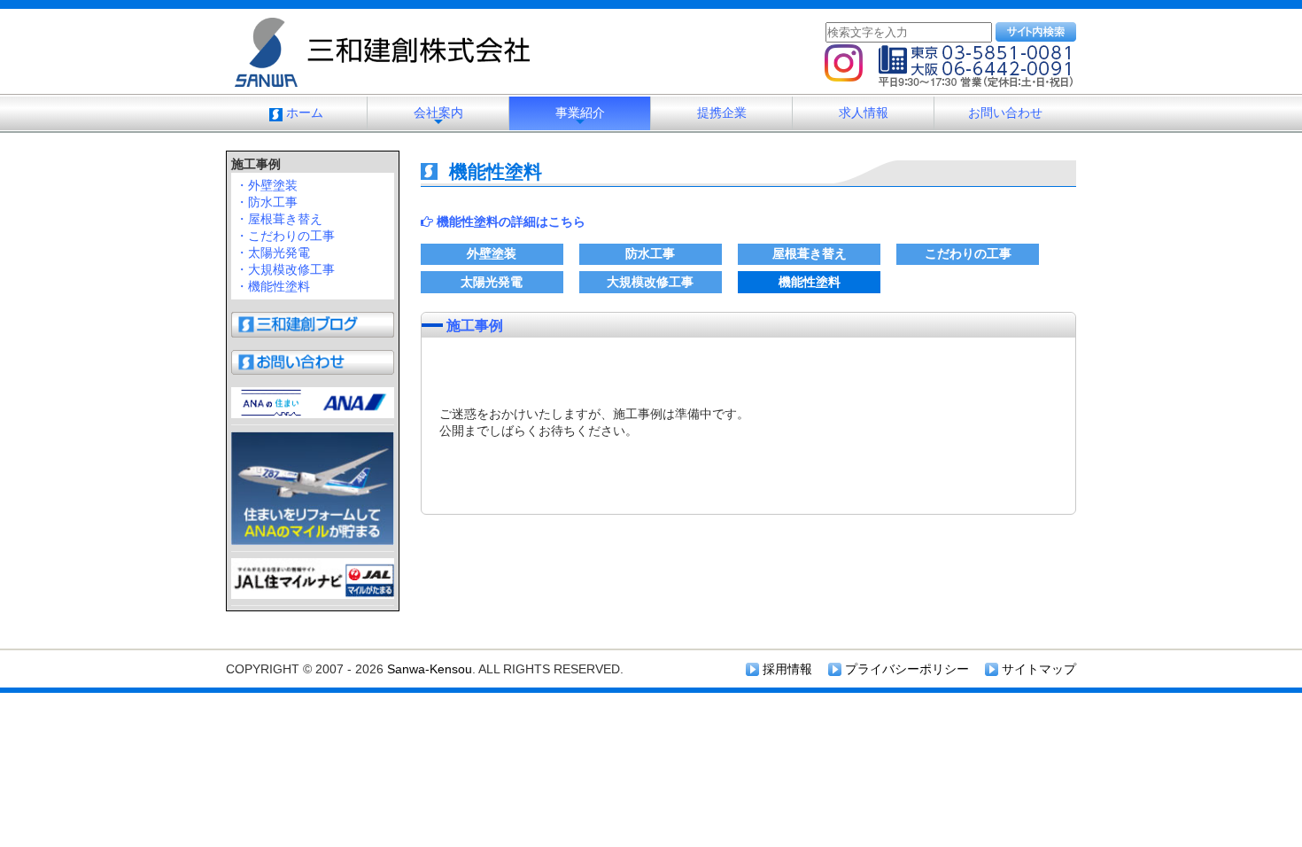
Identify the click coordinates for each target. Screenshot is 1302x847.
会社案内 (438, 117)
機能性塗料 (810, 282)
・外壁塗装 (267, 185)
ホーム (303, 112)
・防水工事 (267, 202)
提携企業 (722, 112)
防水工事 (650, 253)
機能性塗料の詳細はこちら (509, 221)
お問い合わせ (1005, 112)
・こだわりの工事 (285, 236)
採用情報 (785, 669)
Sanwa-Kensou (429, 669)
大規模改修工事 (650, 282)
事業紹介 (580, 117)
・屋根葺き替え (279, 219)
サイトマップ (1037, 669)
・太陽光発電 (273, 252)
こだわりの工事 (968, 253)
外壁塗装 (491, 253)
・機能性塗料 (273, 286)
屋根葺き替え (809, 253)
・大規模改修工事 (285, 269)
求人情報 (863, 112)
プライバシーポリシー (905, 669)
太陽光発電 (492, 282)
